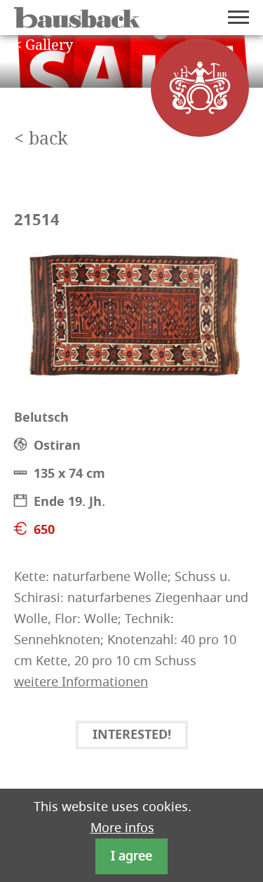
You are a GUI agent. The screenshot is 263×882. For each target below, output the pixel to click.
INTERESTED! (132, 736)
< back (41, 139)
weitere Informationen (81, 682)
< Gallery (43, 46)
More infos (122, 828)
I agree (131, 856)
